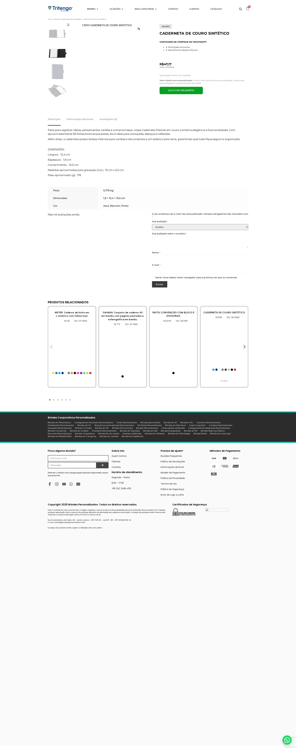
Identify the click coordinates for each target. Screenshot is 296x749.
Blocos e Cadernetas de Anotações (67, 19)
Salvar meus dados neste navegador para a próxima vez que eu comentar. (196, 277)
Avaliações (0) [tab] (108, 119)
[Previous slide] (51, 346)
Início (50, 19)
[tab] (50, 400)
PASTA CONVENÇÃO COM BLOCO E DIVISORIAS (173, 314)
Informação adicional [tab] (79, 119)
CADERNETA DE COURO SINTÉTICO (224, 312)
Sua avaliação (160, 221)
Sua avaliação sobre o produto (169, 233)
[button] (287, 740)
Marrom (115, 205)
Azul (106, 205)
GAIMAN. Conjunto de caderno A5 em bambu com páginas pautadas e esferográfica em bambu (122, 316)
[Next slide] (244, 346)
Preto (124, 205)
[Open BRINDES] (97, 9)
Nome (156, 252)
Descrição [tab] (54, 119)
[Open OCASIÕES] (122, 9)
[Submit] (102, 465)
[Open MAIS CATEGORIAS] (156, 9)
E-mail (156, 265)
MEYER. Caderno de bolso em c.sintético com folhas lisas (72, 314)
